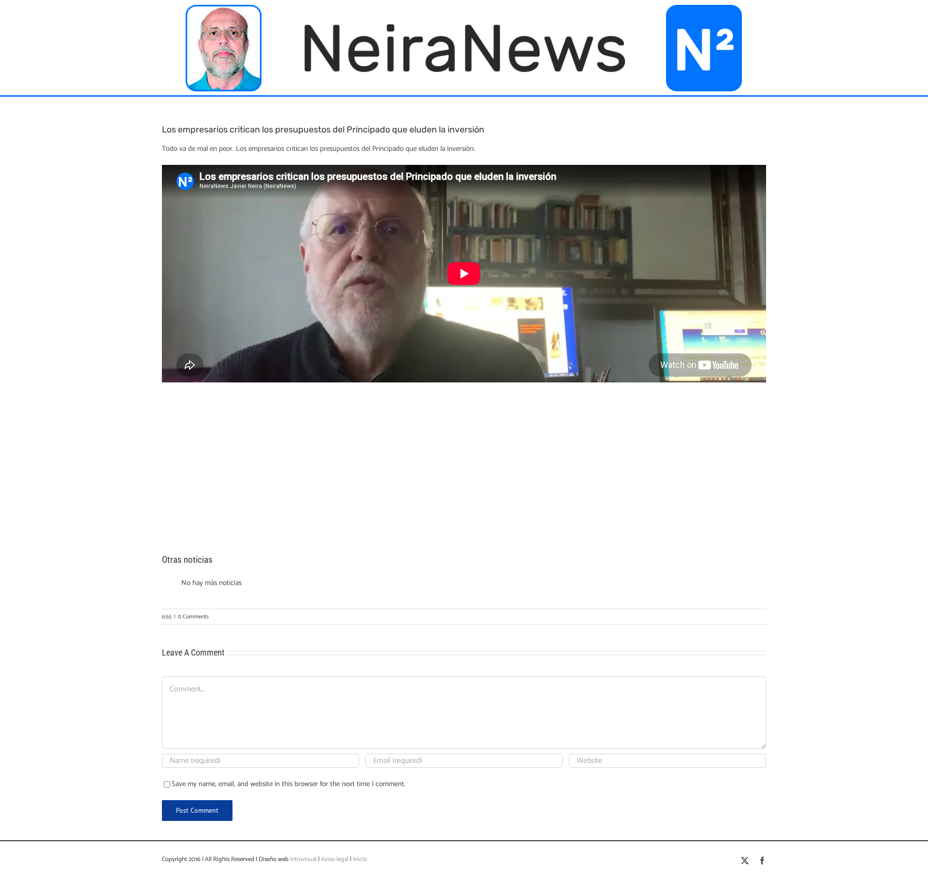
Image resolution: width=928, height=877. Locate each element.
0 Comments (193, 616)
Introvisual (303, 859)
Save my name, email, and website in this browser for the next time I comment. (289, 784)
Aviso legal (334, 859)
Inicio (360, 859)
